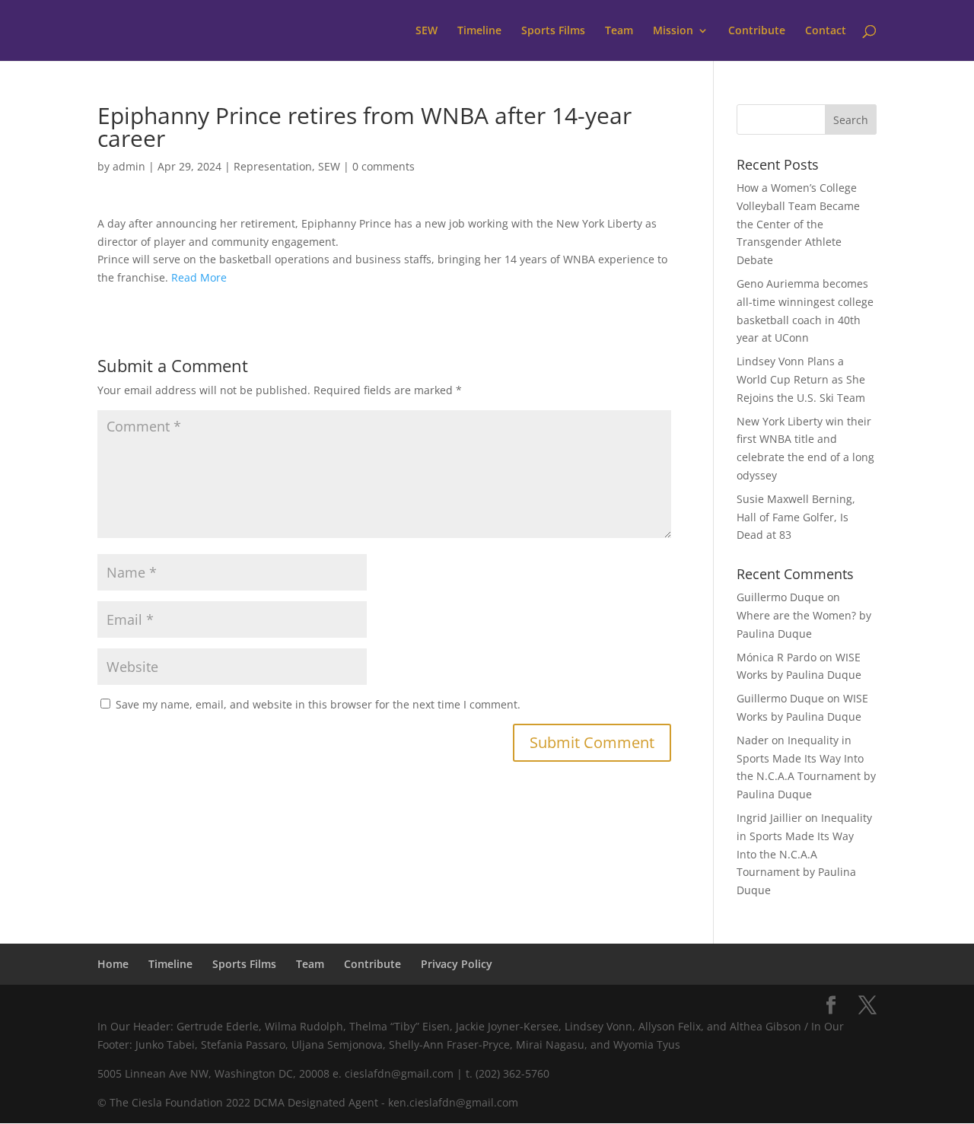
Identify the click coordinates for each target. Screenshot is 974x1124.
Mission (673, 31)
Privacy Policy (456, 964)
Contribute (756, 31)
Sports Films (553, 31)
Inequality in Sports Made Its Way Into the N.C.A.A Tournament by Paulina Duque (804, 853)
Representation (273, 166)
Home (113, 964)
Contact (825, 31)
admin (129, 166)
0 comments (383, 166)
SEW (426, 31)
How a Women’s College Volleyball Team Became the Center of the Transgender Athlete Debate (798, 223)
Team (619, 31)
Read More (199, 277)
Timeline (479, 31)
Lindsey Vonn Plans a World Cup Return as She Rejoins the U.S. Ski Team (801, 379)
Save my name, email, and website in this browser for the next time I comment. (318, 704)
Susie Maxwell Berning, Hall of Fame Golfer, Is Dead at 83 (796, 517)
